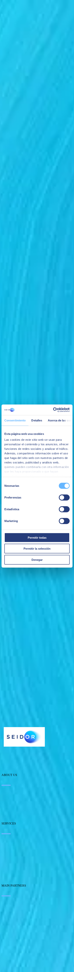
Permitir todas (37, 537)
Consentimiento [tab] (15, 420)
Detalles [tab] (36, 420)
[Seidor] (24, 737)
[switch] (64, 497)
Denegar (37, 559)
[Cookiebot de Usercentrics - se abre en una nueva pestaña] (53, 409)
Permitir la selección (37, 548)
